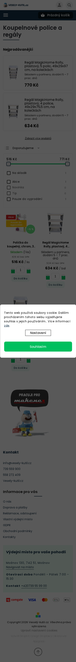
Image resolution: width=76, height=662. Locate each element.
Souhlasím (38, 346)
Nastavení (38, 332)
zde (7, 325)
